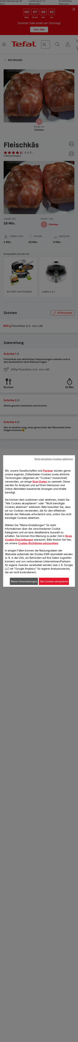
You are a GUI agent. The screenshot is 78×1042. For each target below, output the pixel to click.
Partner (48, 470)
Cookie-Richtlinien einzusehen (38, 543)
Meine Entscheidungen (24, 581)
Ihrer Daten (39, 481)
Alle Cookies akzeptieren (54, 581)
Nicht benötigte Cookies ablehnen (53, 458)
